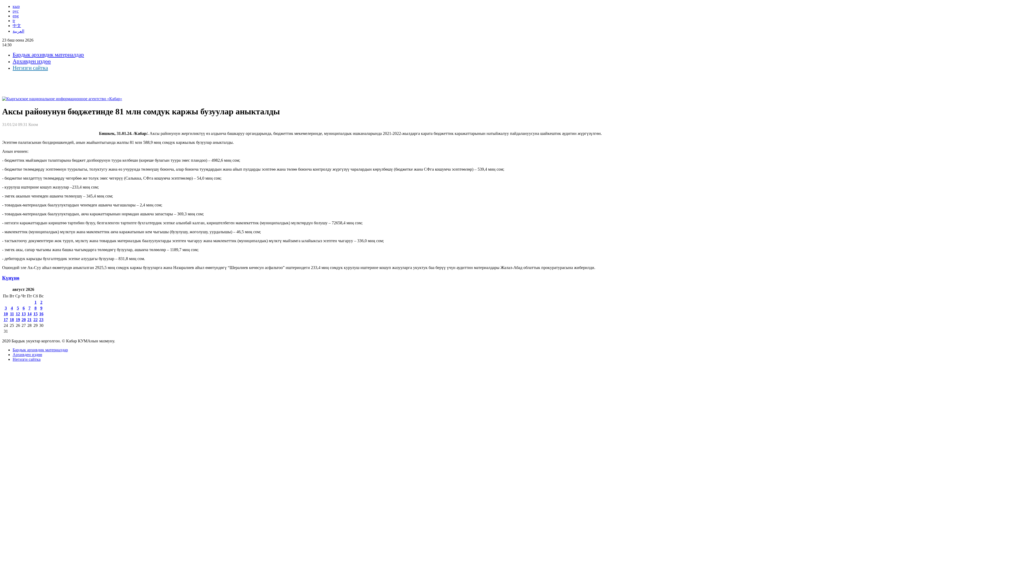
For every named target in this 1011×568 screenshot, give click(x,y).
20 (24, 319)
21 (29, 319)
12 (18, 314)
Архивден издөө (32, 61)
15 (35, 314)
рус (16, 11)
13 (24, 314)
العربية (18, 31)
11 (12, 314)
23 (41, 319)
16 (41, 314)
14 (29, 314)
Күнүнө (10, 278)
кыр (16, 6)
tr (14, 20)
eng (16, 16)
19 (18, 319)
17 (6, 319)
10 (6, 314)
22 (35, 319)
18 (12, 319)
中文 (17, 25)
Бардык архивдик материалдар (48, 55)
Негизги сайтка (30, 68)
